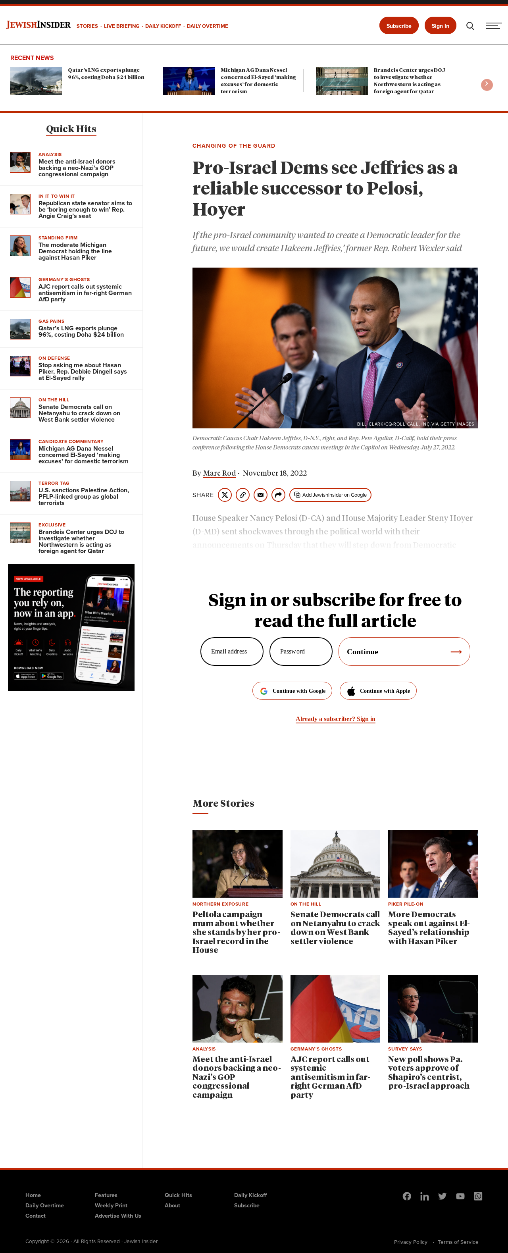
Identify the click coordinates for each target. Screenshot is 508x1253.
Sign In (440, 26)
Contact (35, 1215)
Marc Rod (219, 473)
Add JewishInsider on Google (334, 495)
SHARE (203, 495)
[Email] (260, 495)
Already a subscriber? (335, 718)
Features (106, 1195)
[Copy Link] (243, 495)
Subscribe (399, 26)
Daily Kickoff (250, 1195)
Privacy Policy (410, 1242)
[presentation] (487, 85)
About (172, 1205)
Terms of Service (458, 1242)
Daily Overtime (44, 1205)
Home (33, 1195)
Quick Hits (71, 129)
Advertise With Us (118, 1215)
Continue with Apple (385, 691)
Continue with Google (299, 691)
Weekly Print (111, 1205)
